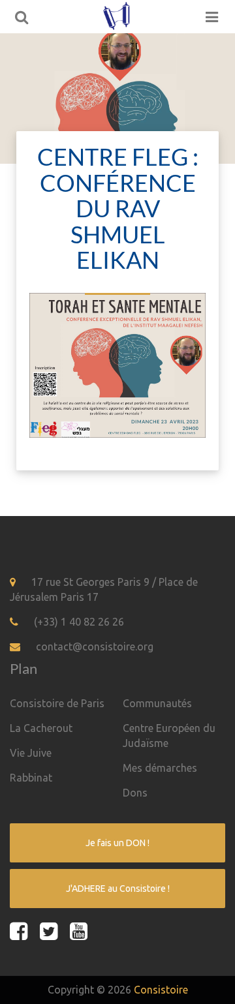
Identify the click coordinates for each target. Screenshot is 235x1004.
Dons (135, 793)
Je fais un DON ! (117, 843)
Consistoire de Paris (57, 703)
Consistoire (161, 990)
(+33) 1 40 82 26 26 (79, 622)
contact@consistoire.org (94, 646)
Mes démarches (160, 768)
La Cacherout (41, 728)
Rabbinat (31, 777)
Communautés (157, 703)
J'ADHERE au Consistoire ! (118, 888)
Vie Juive (31, 753)
